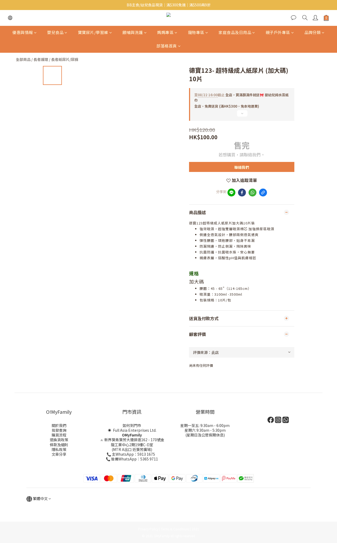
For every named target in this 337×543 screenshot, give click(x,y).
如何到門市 (132, 425)
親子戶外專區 (278, 32)
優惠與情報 (22, 32)
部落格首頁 (166, 46)
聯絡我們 (241, 167)
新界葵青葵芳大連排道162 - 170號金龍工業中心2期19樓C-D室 (134, 442)
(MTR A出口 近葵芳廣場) (132, 449)
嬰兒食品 (55, 32)
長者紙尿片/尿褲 (64, 59)
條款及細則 (59, 444)
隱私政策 (59, 449)
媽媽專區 (165, 32)
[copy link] (263, 192)
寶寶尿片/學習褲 (93, 32)
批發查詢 (59, 430)
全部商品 (23, 59)
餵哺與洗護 (132, 32)
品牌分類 (312, 32)
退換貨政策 (59, 439)
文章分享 (59, 454)
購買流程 (59, 435)
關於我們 (59, 425)
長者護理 (40, 59)
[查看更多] (241, 115)
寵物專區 (196, 32)
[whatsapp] (252, 192)
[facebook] (242, 192)
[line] (231, 192)
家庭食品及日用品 (235, 32)
